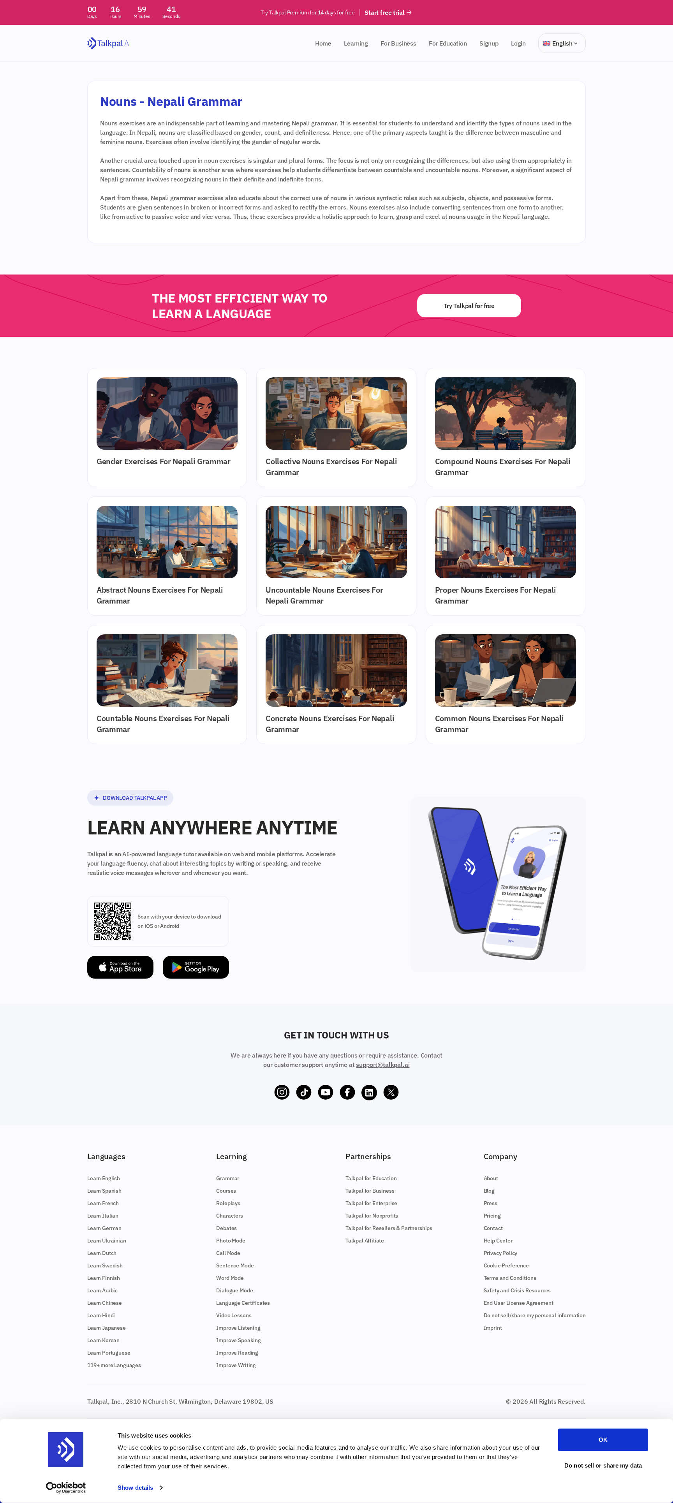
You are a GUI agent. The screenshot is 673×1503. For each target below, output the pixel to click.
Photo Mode (230, 1240)
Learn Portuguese (108, 1352)
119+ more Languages (114, 1365)
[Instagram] (282, 1092)
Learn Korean (103, 1340)
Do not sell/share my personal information (535, 1315)
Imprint (493, 1327)
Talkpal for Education (371, 1178)
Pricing (492, 1215)
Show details (135, 1487)
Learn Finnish (103, 1277)
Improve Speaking (238, 1340)
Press (490, 1203)
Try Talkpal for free (469, 306)
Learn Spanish (104, 1190)
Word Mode (230, 1277)
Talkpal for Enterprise (371, 1203)
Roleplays (228, 1203)
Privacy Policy (501, 1253)
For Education (448, 43)
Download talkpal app (135, 797)
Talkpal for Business (370, 1190)
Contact (493, 1228)
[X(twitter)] (391, 1092)
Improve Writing (236, 1365)
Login (518, 43)
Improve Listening (238, 1327)
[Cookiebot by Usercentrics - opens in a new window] (66, 1488)
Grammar (227, 1178)
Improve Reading (237, 1352)
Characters (229, 1215)
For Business (398, 43)
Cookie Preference (506, 1265)
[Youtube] (325, 1092)
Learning (356, 43)
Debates (226, 1228)
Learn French (103, 1203)
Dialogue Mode (234, 1290)
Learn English (103, 1178)
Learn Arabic (102, 1290)
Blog (489, 1190)
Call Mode (228, 1253)
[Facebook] (347, 1092)
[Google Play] (196, 967)
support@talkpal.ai (382, 1064)
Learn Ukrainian (106, 1240)
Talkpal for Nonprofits (371, 1215)
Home (323, 43)
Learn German (104, 1228)
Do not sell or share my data (603, 1465)
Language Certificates (243, 1302)
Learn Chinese (104, 1302)
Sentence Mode (235, 1265)
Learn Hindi (101, 1315)
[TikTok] (304, 1092)
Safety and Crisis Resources (517, 1290)
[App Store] (120, 967)
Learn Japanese (106, 1327)
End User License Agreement (518, 1302)
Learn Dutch (101, 1253)
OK (603, 1439)
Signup (489, 43)
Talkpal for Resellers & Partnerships (388, 1228)
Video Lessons (233, 1315)
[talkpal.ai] (108, 43)
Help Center (498, 1240)
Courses (226, 1190)
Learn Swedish (105, 1265)
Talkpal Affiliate (364, 1240)
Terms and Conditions (510, 1277)
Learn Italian (102, 1215)
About (491, 1178)
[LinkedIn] (369, 1092)
